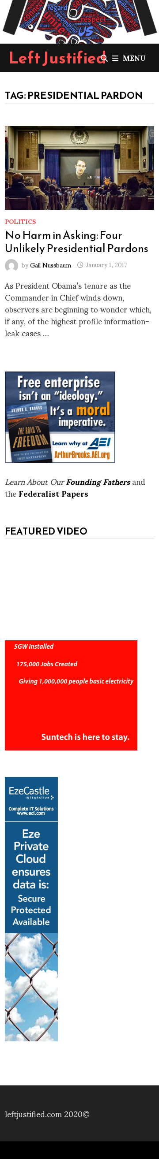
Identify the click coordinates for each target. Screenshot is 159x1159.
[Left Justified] (79, 20)
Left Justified (57, 58)
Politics (20, 221)
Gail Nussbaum (50, 264)
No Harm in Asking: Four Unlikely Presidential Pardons (76, 241)
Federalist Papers (53, 493)
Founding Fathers (98, 481)
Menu (134, 57)
